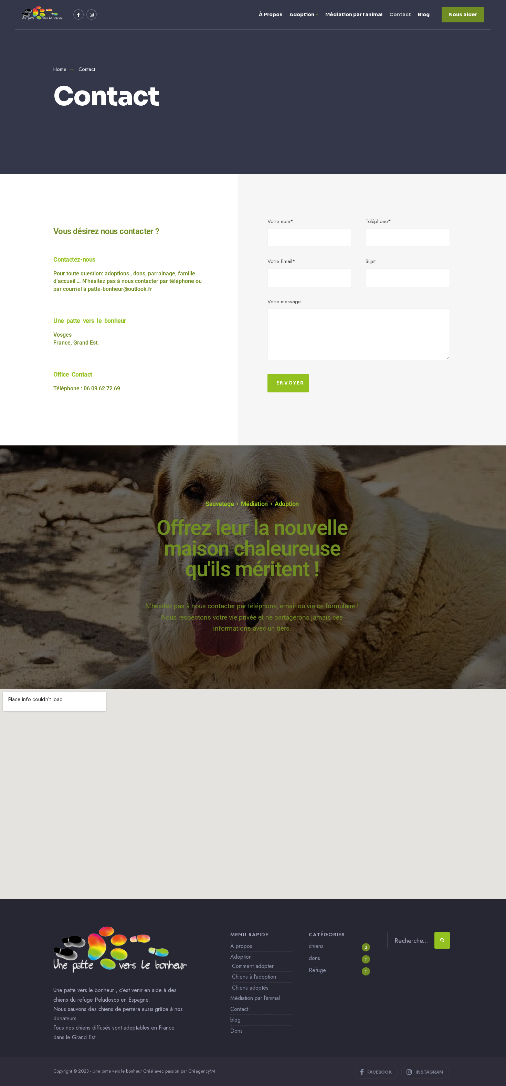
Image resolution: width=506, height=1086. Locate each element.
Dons (236, 1031)
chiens (316, 946)
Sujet (371, 261)
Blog (424, 14)
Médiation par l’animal (353, 14)
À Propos (271, 14)
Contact (400, 14)
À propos (241, 946)
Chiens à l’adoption (254, 977)
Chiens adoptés (250, 988)
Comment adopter (253, 966)
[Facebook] (78, 14)
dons (314, 958)
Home (59, 69)
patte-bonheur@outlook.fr (120, 289)
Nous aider (463, 14)
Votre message (284, 301)
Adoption (301, 14)
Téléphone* (378, 221)
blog (235, 1020)
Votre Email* (281, 261)
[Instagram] (91, 14)
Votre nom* (280, 221)
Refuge (317, 970)
